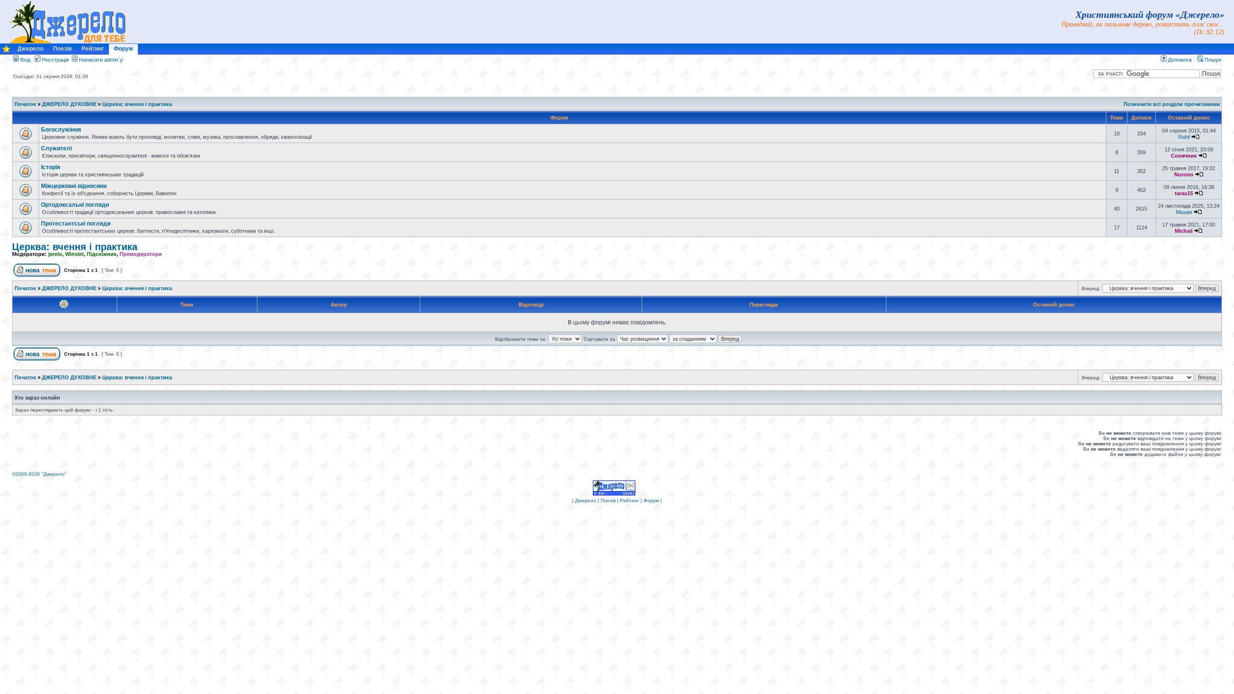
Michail (1184, 231)
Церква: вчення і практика (137, 104)
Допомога (1179, 60)
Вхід (24, 60)
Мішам (1184, 212)
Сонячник (1184, 156)
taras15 (1184, 193)
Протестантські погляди (75, 223)
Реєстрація (54, 60)
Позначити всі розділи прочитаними (1172, 104)
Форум (123, 48)
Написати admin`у (101, 60)
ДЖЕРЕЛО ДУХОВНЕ (69, 104)
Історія (50, 167)
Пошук (1212, 60)
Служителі (56, 148)
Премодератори (141, 254)
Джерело (30, 48)
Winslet (74, 254)
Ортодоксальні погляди (75, 204)
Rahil (1184, 137)
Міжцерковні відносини (74, 186)
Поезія (62, 48)
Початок (25, 104)
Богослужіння (61, 129)
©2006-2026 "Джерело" (39, 474)
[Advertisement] (188, 443)
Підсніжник (102, 254)
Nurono (1184, 174)
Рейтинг (92, 48)
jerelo (55, 254)
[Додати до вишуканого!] (6, 51)
